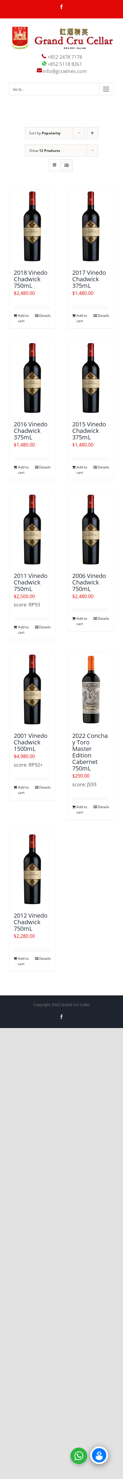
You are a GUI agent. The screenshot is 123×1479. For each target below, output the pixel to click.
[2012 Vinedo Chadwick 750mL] (32, 869)
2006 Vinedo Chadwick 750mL (89, 582)
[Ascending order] (92, 133)
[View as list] (66, 165)
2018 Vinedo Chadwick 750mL (30, 279)
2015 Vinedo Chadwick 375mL (89, 430)
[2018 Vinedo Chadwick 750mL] (32, 226)
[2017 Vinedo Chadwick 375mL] (91, 226)
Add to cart (23, 318)
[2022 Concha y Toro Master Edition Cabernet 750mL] (91, 689)
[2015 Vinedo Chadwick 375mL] (91, 378)
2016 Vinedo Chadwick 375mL (30, 430)
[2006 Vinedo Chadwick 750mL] (91, 530)
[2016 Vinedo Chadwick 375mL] (32, 378)
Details (45, 315)
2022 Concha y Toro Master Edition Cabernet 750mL (90, 752)
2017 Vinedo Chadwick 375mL (89, 279)
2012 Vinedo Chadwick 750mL (30, 921)
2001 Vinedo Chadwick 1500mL (30, 742)
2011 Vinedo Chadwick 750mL (30, 582)
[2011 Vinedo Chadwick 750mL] (32, 530)
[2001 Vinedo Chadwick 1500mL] (32, 689)
